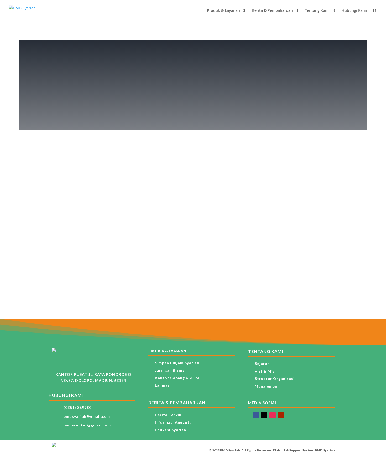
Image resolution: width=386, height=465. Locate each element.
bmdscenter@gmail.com (87, 425)
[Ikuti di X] (264, 415)
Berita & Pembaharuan (272, 11)
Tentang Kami (317, 11)
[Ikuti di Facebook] (256, 415)
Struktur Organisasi (275, 378)
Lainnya (162, 385)
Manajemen (266, 386)
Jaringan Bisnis (170, 370)
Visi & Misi (265, 371)
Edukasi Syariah (170, 429)
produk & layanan (167, 350)
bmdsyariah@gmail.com (87, 416)
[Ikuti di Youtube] (281, 415)
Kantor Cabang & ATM (177, 378)
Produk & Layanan (223, 11)
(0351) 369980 (77, 407)
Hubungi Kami (354, 11)
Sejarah (262, 363)
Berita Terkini (169, 415)
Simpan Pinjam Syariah (177, 363)
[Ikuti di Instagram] (272, 415)
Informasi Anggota (173, 422)
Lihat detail (83, 211)
